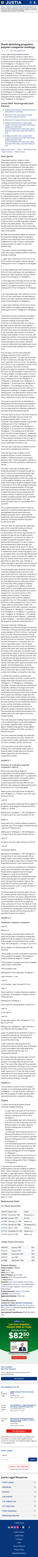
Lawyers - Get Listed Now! (19, 1466)
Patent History (7, 152)
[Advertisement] (19, 26)
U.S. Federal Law (9, 1501)
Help (19, 1543)
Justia (3, 7)
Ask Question (19, 1379)
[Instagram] (17, 1527)
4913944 (4, 1228)
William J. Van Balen (23, 1291)
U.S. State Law (8, 1506)
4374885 (4, 1221)
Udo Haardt (13, 1282)
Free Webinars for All (10, 1387)
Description (11, 149)
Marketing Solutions (10, 1515)
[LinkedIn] (9, 1527)
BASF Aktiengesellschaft (17, 51)
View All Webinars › (19, 1431)
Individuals (6, 1487)
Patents (8, 7)
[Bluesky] (23, 1527)
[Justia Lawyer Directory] (29, 1527)
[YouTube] (12, 1527)
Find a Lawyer (7, 1450)
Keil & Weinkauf (14, 1294)
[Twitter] (26, 1527)
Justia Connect (19, 1532)
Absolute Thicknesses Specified (22, 7)
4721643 (4, 1225)
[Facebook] (15, 1527)
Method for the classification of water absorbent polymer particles (18, 116)
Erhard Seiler (28, 1282)
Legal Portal (19, 1535)
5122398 (4, 1234)
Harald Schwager (7, 1287)
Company (19, 1539)
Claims (19, 149)
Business (6, 1492)
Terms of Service (19, 1546)
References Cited (30, 149)
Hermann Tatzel (19, 1284)
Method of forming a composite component (21, 120)
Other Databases (9, 1511)
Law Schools (7, 1496)
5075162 (4, 1231)
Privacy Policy (19, 1550)
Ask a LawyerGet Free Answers (8, 1368)
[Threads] (20, 1527)
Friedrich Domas (26, 1287)
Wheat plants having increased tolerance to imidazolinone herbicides (21, 111)
